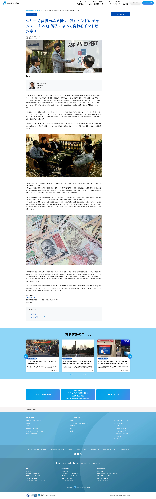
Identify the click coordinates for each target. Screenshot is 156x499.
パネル (27, 426)
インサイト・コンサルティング (122, 433)
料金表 (116, 439)
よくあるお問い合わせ (31, 433)
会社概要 (125, 4)
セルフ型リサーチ (118, 426)
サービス (89, 4)
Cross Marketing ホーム (31, 10)
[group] (42, 355)
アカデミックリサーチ (120, 428)
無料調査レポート (74, 426)
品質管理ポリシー (82, 449)
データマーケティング (120, 431)
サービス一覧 (117, 436)
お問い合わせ (118, 1)
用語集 (71, 431)
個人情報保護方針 (94, 449)
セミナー (104, 4)
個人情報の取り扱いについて (109, 449)
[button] (26, 356)
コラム (38, 10)
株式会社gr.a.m (30, 297)
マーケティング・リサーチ (121, 421)
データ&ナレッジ (115, 4)
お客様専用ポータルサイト (32, 428)
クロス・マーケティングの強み (34, 421)
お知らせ (94, 1)
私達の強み (80, 4)
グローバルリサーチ (119, 423)
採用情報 (101, 1)
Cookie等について (124, 449)
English (109, 1)
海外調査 (33, 314)
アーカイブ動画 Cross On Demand (79, 423)
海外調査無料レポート (37, 317)
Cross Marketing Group (83, 1)
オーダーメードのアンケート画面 (34, 431)
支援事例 (96, 4)
